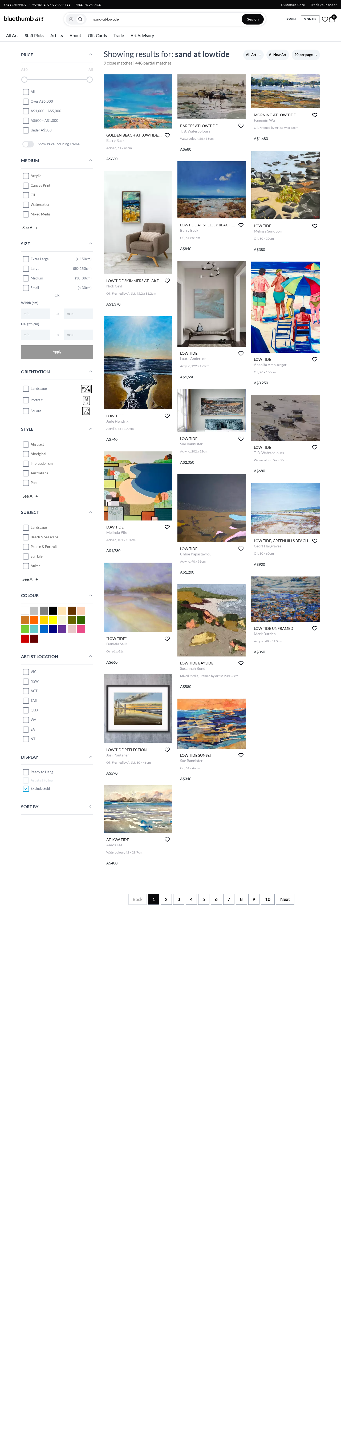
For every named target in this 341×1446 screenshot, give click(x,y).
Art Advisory (142, 35)
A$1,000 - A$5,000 (46, 111)
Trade (118, 35)
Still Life (37, 556)
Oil (33, 195)
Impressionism (42, 463)
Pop (33, 482)
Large (35, 268)
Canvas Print (40, 185)
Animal (36, 566)
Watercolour (40, 204)
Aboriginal (38, 454)
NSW (35, 681)
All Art (12, 35)
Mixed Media (41, 214)
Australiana (39, 473)
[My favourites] (325, 19)
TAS (34, 700)
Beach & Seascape (44, 537)
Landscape (39, 527)
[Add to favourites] (167, 135)
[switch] (28, 144)
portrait (37, 400)
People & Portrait (44, 546)
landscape (39, 389)
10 (267, 899)
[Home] (24, 18)
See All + (30, 227)
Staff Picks (34, 35)
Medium (37, 278)
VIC (33, 672)
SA (33, 729)
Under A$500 (41, 130)
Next (285, 899)
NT (33, 739)
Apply (57, 352)
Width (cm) (29, 303)
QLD (34, 710)
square (36, 411)
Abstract (37, 444)
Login (291, 19)
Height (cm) (30, 324)
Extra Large (40, 259)
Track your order (323, 5)
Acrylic (36, 176)
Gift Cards (97, 35)
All (33, 92)
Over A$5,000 (42, 101)
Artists (56, 35)
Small (35, 288)
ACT (34, 691)
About (75, 35)
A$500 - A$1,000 (44, 120)
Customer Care (293, 5)
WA (33, 720)
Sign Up (310, 19)
